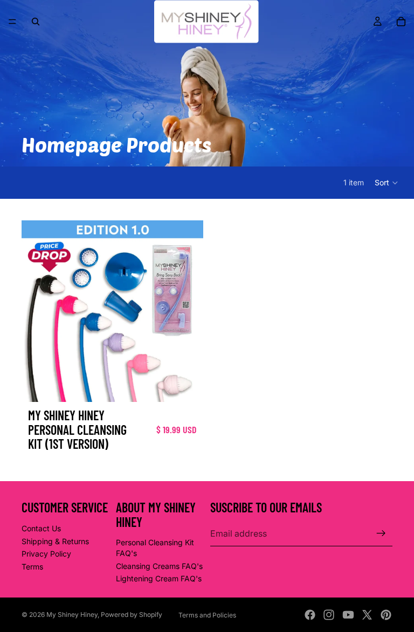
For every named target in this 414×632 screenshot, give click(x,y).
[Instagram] (328, 614)
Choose (195, 385)
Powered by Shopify (131, 614)
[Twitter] (367, 614)
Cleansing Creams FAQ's (159, 566)
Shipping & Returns (55, 541)
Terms (32, 566)
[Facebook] (309, 614)
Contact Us (41, 528)
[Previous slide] (38, 311)
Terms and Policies (207, 615)
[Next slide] (187, 311)
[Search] (35, 21)
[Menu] (12, 21)
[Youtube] (348, 614)
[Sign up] (381, 534)
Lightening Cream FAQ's (159, 579)
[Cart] (401, 21)
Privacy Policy (46, 554)
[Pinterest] (386, 614)
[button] (387, 183)
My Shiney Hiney (72, 614)
